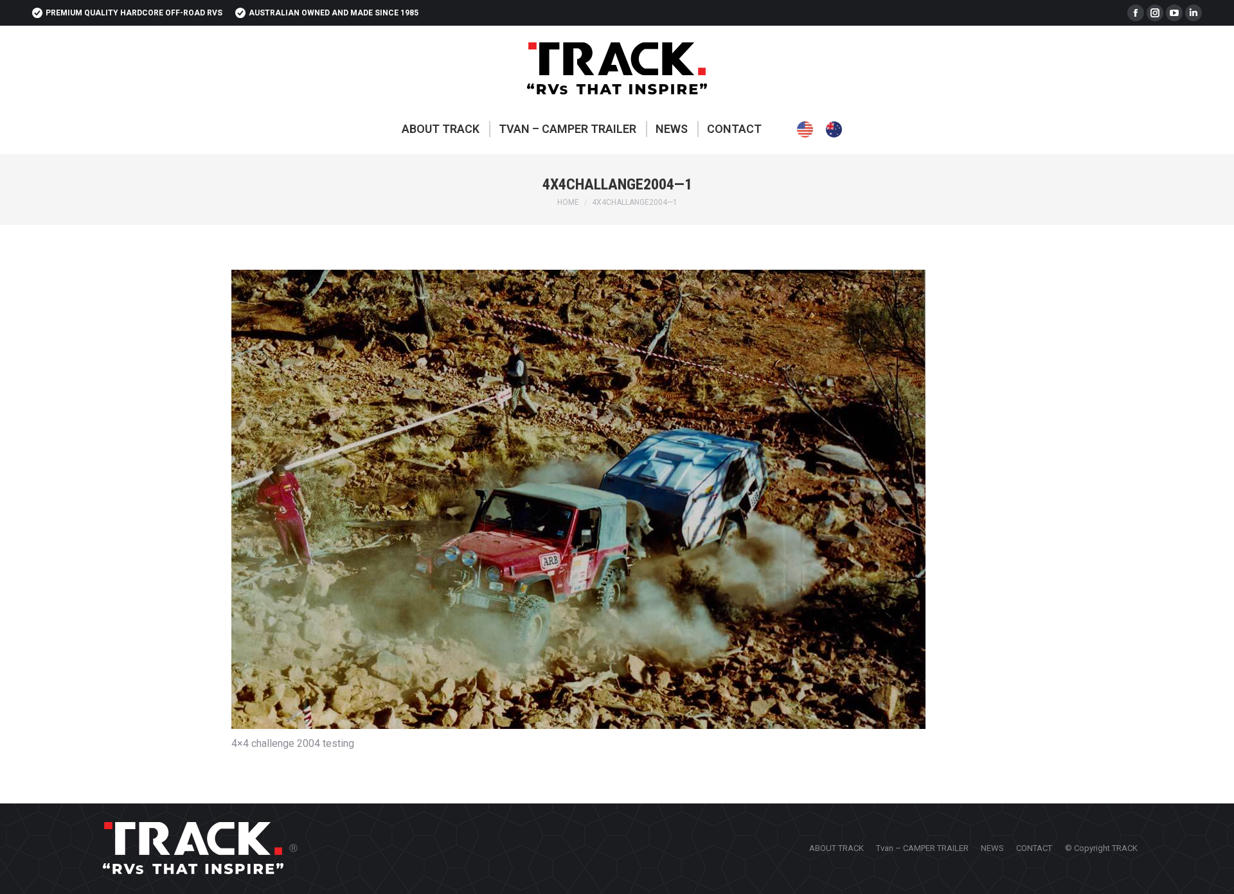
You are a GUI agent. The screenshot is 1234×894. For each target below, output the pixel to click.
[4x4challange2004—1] (617, 499)
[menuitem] (440, 129)
